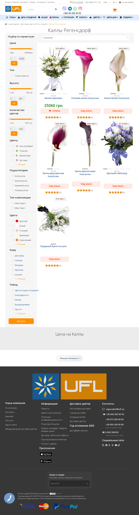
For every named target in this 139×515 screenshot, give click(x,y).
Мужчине (19, 270)
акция (44, 17)
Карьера (9, 416)
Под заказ (86, 111)
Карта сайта (11, 424)
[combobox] (85, 37)
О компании (11, 408)
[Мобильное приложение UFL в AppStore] (46, 454)
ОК (14, 63)
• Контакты (50, 2)
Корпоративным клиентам (54, 439)
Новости (45, 408)
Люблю (18, 300)
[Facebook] (106, 445)
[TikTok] (119, 445)
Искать (21, 321)
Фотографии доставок (80, 408)
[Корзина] (115, 10)
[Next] (55, 95)
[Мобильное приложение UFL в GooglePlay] (46, 460)
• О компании (41, 2)
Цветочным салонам (51, 412)
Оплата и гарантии (12, 2)
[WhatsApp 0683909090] (75, 9)
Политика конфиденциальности (51, 418)
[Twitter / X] (113, 445)
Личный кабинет (127, 2)
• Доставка (24, 2)
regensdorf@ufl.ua (115, 409)
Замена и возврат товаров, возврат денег (54, 429)
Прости (18, 309)
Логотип (9, 420)
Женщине (19, 265)
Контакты (9, 412)
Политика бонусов (50, 424)
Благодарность (22, 295)
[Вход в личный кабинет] (120, 2)
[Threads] (109, 445)
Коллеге (18, 274)
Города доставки (78, 412)
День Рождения (28, 17)
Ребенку (18, 260)
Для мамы (19, 255)
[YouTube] (116, 445)
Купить (56, 111)
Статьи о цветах (49, 443)
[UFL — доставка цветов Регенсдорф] (13, 8)
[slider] (9, 49)
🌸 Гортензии (67, 17)
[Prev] (52, 95)
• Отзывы (31, 2)
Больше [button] (21, 164)
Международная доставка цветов (21, 428)
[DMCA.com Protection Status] (56, 493)
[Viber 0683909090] (64, 9)
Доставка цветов (78, 421)
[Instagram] (80, 9)
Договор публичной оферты (54, 435)
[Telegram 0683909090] (70, 9)
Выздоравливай (22, 304)
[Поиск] (56, 9)
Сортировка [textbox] (48, 38)
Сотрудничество (77, 417)
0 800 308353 (112, 432)
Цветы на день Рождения (26, 290)
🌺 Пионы (54, 17)
